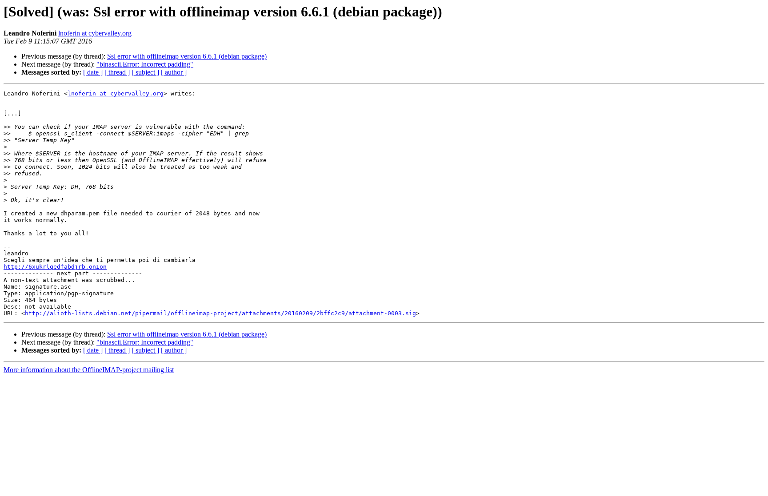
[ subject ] (145, 72)
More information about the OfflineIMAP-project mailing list (89, 369)
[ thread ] (117, 72)
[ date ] (93, 72)
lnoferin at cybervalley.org (95, 33)
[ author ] (174, 72)
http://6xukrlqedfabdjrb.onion (55, 266)
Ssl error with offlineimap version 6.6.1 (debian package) (187, 56)
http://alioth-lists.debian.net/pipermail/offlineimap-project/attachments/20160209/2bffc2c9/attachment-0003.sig (220, 313)
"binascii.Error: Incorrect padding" (144, 64)
